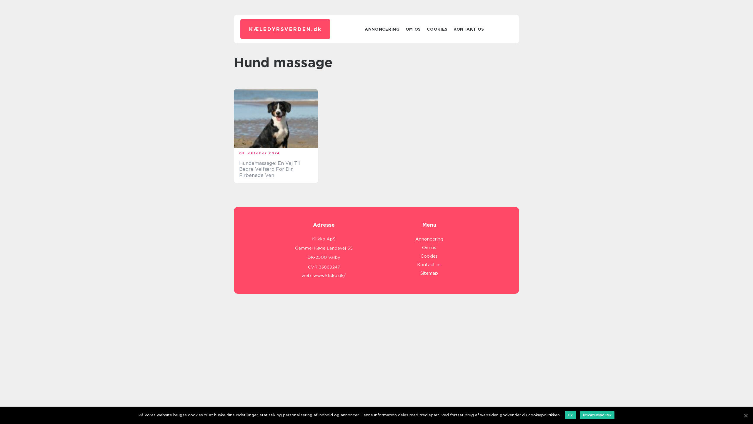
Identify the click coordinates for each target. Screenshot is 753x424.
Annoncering (382, 29)
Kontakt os (469, 29)
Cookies (437, 29)
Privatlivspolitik (597, 415)
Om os (413, 29)
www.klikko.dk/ (329, 275)
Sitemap (429, 273)
